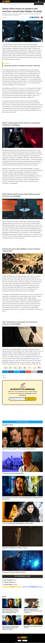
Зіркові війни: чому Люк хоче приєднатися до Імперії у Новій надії (22, 65)
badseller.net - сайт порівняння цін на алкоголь (20, 642)
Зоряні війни (33, 46)
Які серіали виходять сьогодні (22, 576)
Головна (3, 3)
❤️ (39, 368)
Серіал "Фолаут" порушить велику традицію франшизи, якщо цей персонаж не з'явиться (10, 627)
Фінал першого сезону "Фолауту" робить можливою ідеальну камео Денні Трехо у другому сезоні (10, 611)
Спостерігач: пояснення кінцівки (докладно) (13, 473)
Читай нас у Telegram (23, 421)
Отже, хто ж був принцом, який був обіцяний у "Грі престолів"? (17, 523)
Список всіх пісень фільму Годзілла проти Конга (14, 572)
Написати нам (25, 640)
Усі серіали (12, 586)
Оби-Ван (4, 377)
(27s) (10, 580)
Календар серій (32, 586)
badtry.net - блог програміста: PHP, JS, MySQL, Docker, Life (36, 642)
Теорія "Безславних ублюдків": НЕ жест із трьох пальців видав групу (19, 449)
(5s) (10, 582)
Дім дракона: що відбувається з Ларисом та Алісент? (15, 547)
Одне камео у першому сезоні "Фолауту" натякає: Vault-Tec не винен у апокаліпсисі (33, 611)
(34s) (10, 584)
